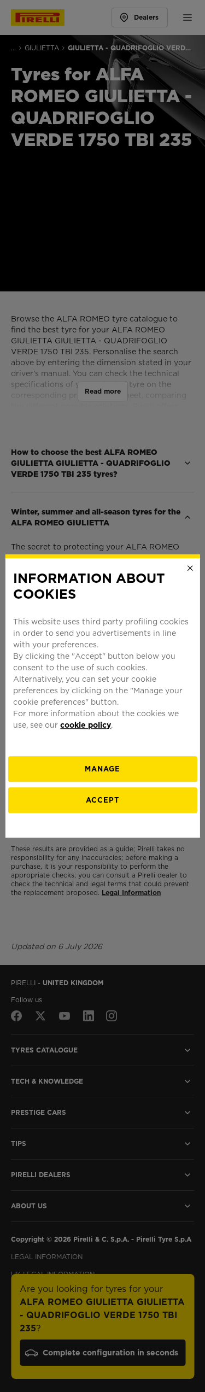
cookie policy (85, 725)
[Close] (190, 568)
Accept (102, 800)
